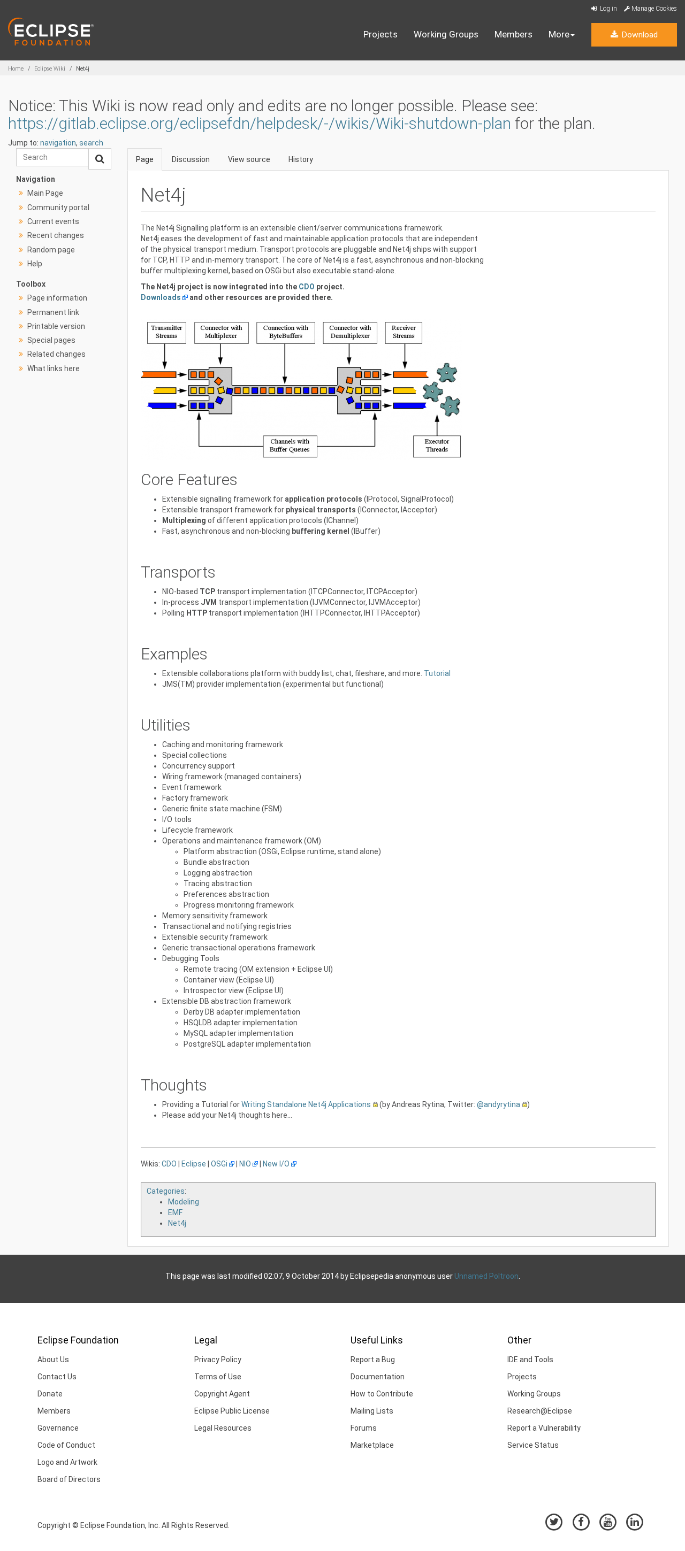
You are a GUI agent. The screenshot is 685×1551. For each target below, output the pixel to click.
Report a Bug (373, 1359)
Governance (58, 1428)
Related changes (56, 354)
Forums (364, 1428)
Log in (607, 8)
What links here (53, 368)
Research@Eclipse (539, 1411)
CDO (307, 286)
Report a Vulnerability (544, 1428)
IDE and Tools (530, 1359)
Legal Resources (223, 1428)
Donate (50, 1393)
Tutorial (437, 673)
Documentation (378, 1376)
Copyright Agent (222, 1393)
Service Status (533, 1445)
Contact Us (57, 1376)
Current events (53, 221)
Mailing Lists (372, 1411)
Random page (51, 249)
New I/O (276, 1164)
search (91, 143)
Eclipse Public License (232, 1411)
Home (16, 68)
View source (249, 159)
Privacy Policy (217, 1359)
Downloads (161, 297)
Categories (166, 1191)
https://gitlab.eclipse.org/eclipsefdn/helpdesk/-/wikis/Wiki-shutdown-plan (259, 123)
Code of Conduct (66, 1445)
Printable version (56, 326)
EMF (175, 1212)
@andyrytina (498, 1104)
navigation (58, 143)
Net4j (177, 1223)
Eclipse (193, 1164)
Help (34, 263)
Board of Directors (69, 1479)
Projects (380, 34)
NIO (245, 1164)
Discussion (191, 159)
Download (638, 35)
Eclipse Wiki (49, 68)
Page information (57, 298)
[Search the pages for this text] (99, 159)
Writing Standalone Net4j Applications (306, 1104)
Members (513, 34)
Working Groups (446, 34)
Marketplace (372, 1445)
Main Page (45, 193)
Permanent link (53, 312)
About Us (53, 1359)
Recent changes (55, 235)
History (300, 159)
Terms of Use (217, 1376)
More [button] (559, 34)
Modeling (183, 1201)
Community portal (58, 207)
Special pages (51, 340)
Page (145, 159)
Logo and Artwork (67, 1462)
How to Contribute (382, 1393)
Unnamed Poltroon (486, 1276)
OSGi (219, 1164)
